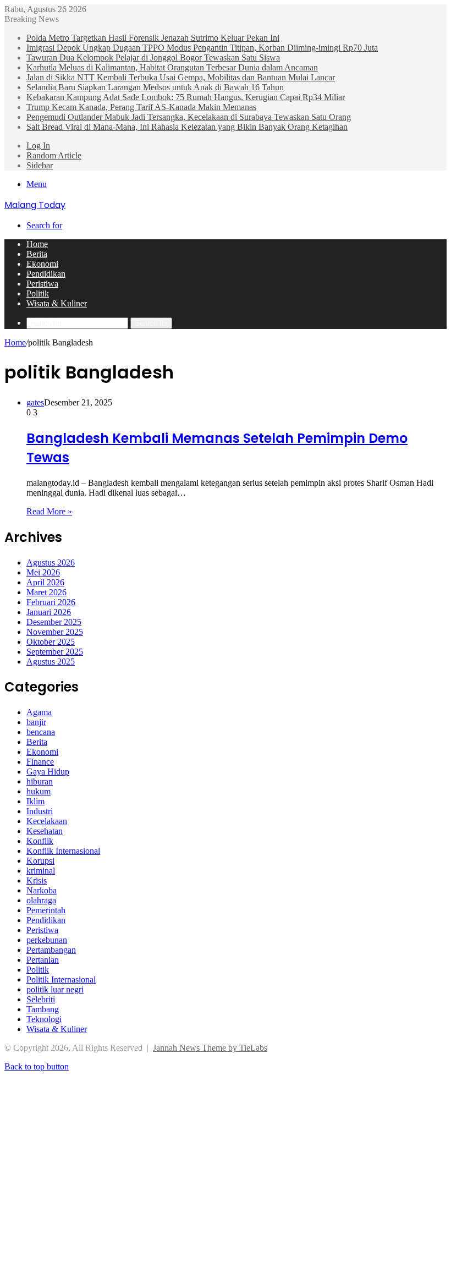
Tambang (42, 1009)
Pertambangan (51, 949)
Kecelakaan (46, 821)
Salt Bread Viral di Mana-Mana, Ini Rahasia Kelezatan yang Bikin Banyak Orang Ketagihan (187, 126)
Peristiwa (42, 283)
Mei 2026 (43, 572)
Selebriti (40, 999)
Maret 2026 (46, 592)
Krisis (36, 880)
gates (35, 402)
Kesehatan (44, 831)
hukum (38, 791)
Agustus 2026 (50, 562)
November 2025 (54, 631)
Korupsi (40, 860)
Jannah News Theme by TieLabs (210, 1047)
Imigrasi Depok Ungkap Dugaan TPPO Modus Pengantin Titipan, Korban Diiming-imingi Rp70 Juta (202, 47)
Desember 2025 (53, 622)
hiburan (39, 781)
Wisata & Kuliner (56, 303)
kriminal (40, 870)
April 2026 (45, 582)
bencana (40, 732)
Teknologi (44, 1019)
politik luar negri (55, 989)
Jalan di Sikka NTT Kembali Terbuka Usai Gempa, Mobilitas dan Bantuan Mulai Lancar (180, 77)
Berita (36, 254)
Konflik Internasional (63, 850)
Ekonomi (42, 263)
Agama (39, 712)
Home (37, 244)
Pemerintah (45, 910)
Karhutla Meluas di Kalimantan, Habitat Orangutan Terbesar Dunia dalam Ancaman (172, 67)
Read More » (49, 511)
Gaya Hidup (47, 771)
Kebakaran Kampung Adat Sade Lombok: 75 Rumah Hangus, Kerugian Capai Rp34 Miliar (185, 97)
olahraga (41, 900)
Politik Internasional (61, 979)
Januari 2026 (48, 612)
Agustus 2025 (50, 661)
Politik (37, 293)
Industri (39, 811)
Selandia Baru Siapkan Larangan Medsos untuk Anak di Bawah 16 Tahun (155, 87)
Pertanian (42, 959)
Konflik (39, 841)
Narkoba (41, 890)
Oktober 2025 (50, 641)
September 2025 (54, 651)
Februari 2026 (50, 602)
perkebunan (46, 940)
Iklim (35, 801)
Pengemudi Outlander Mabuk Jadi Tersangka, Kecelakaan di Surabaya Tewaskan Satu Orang (188, 117)
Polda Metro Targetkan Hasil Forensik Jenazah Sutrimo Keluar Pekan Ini (152, 37)
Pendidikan (45, 273)
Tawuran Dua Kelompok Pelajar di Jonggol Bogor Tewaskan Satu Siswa (153, 57)
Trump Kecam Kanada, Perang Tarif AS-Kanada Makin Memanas (141, 107)
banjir (36, 722)
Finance (40, 761)
